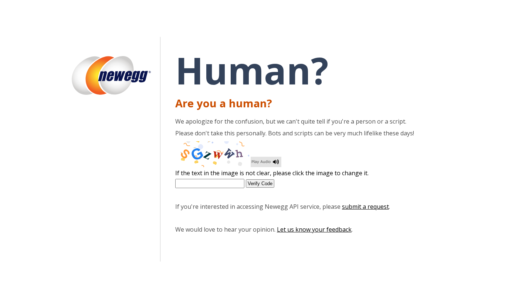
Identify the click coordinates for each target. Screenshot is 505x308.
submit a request (365, 207)
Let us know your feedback (314, 229)
